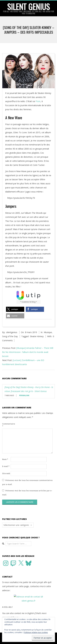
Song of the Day (10, 336)
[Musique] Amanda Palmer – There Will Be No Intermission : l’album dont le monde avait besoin (27, 352)
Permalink (24, 395)
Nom (5, 459)
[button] (15, 309)
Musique (48, 332)
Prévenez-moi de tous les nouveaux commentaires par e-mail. (27, 482)
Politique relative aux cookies (36, 632)
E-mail (6, 466)
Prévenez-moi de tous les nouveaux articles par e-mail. (27, 492)
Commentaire (6, 425)
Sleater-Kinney (37, 336)
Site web (6, 473)
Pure (38, 101)
